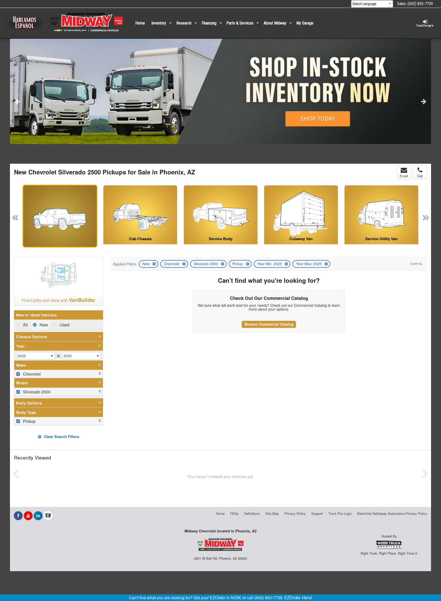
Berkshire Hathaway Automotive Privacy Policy (392, 513)
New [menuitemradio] (43, 325)
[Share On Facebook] (18, 515)
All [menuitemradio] (25, 325)
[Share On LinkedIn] (38, 515)
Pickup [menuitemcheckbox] (28, 421)
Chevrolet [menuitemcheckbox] (31, 374)
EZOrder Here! (298, 597)
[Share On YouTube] (28, 515)
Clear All (416, 263)
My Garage (304, 23)
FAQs (234, 513)
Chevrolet (172, 263)
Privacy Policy (295, 513)
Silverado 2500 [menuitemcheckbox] (36, 392)
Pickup (238, 263)
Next (424, 101)
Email (404, 175)
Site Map (272, 513)
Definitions (252, 513)
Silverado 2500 (206, 263)
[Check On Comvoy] (48, 515)
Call (420, 175)
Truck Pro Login (340, 513)
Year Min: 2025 (270, 263)
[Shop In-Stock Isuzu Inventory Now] (220, 91)
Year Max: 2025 (309, 263)
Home (140, 23)
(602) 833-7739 (420, 3)
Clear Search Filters (61, 436)
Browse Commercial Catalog (268, 324)
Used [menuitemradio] (64, 325)
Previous (17, 101)
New (146, 263)
